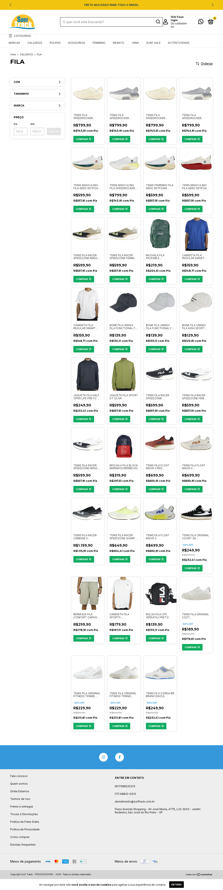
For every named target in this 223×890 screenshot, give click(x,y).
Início (13, 54)
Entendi (176, 884)
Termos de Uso (20, 799)
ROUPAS (55, 42)
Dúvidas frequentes (23, 844)
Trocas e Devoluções (24, 814)
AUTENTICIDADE (178, 42)
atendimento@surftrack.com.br (135, 801)
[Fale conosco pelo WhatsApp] (201, 22)
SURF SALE (153, 42)
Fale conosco (19, 776)
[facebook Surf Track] (119, 757)
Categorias (22, 35)
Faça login (177, 18)
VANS (135, 42)
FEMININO (99, 42)
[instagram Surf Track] (103, 757)
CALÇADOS (34, 42)
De (15, 124)
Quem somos (19, 783)
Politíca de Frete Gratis (24, 821)
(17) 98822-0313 (125, 794)
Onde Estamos (19, 791)
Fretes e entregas (21, 806)
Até (32, 124)
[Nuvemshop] (199, 875)
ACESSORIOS (76, 42)
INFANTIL (119, 42)
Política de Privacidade (25, 829)
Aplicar (54, 131)
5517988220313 (125, 786)
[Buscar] (157, 22)
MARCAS (14, 42)
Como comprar (19, 837)
